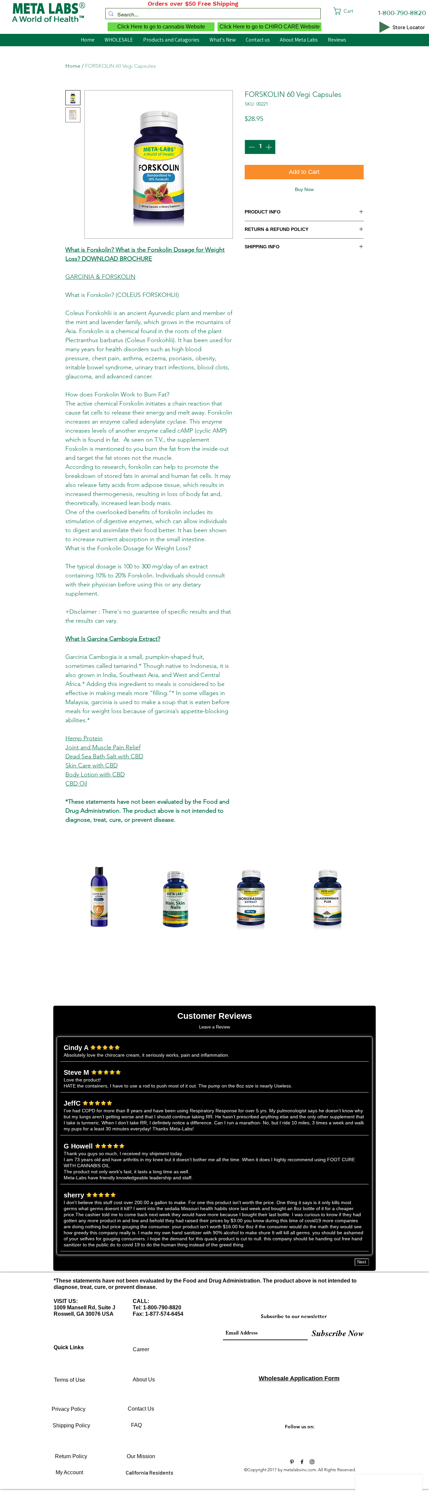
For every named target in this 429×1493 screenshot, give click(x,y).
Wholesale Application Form (299, 1378)
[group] (214, 921)
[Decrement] (251, 147)
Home (72, 66)
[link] (356, 11)
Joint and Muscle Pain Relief (102, 747)
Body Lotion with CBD (95, 774)
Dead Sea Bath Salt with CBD (104, 756)
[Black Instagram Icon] (312, 1462)
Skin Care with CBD (91, 765)
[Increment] (269, 147)
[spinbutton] (260, 147)
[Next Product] (375, 899)
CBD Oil (76, 783)
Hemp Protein (84, 738)
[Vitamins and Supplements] (292, 1462)
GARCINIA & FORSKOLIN (100, 277)
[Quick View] (99, 899)
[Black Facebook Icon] (302, 1462)
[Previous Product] (54, 899)
